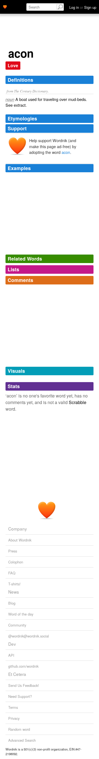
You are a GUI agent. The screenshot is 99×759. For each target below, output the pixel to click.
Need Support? (20, 696)
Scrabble (77, 402)
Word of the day (20, 614)
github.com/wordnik (23, 666)
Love (13, 65)
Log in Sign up (82, 7)
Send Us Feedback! (23, 685)
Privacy (14, 718)
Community (17, 625)
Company (17, 529)
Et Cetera (17, 674)
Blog (11, 603)
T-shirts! (14, 583)
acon (66, 152)
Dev (12, 644)
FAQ (11, 572)
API (11, 655)
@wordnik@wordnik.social (28, 636)
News (13, 592)
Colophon (15, 562)
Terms (13, 707)
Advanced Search (22, 740)
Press (12, 551)
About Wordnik (19, 540)
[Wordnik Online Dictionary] (5, 6)
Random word (19, 729)
